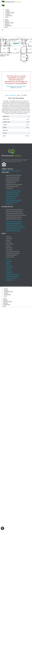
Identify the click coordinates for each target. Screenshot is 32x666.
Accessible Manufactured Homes (14, 217)
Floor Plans (13, 95)
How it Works (9, 238)
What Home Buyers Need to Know (14, 211)
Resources (8, 236)
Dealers (7, 11)
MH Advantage (9, 188)
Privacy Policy (9, 249)
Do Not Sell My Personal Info (12, 253)
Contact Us (8, 245)
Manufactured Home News (12, 186)
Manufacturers (9, 12)
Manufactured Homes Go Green (13, 218)
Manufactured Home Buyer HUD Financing (16, 215)
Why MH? (8, 240)
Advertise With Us (10, 256)
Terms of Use (9, 247)
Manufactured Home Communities (14, 184)
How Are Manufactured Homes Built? (14, 213)
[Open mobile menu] (2, 30)
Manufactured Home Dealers (13, 177)
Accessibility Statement (11, 255)
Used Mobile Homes (11, 182)
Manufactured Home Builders (13, 179)
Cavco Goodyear (18, 41)
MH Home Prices (10, 244)
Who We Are (9, 242)
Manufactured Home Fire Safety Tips (14, 209)
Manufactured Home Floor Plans (13, 175)
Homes (7, 9)
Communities (8, 15)
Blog (6, 17)
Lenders (7, 14)
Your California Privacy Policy (13, 251)
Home (7, 95)
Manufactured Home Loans (12, 180)
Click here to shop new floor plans (16, 86)
